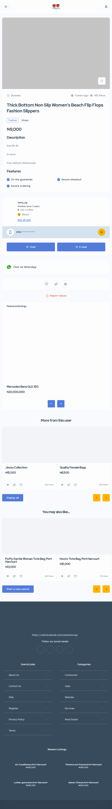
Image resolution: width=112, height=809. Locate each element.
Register (13, 708)
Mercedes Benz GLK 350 (22, 387)
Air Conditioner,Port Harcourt (30, 765)
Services (69, 708)
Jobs (67, 686)
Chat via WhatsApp (24, 267)
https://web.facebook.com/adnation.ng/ (55, 634)
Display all (13, 497)
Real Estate (71, 719)
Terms (12, 730)
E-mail (83, 247)
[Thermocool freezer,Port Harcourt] (83, 759)
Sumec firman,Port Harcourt (83, 783)
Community (71, 675)
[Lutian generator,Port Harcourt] (30, 776)
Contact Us (15, 686)
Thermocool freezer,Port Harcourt (83, 765)
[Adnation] (56, 7)
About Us (14, 675)
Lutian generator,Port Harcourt (30, 783)
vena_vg (22, 203)
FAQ (11, 697)
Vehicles (69, 697)
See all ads (24, 220)
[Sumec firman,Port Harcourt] (83, 776)
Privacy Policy (16, 719)
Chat (33, 247)
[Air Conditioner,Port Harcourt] (30, 759)
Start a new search (18, 589)
